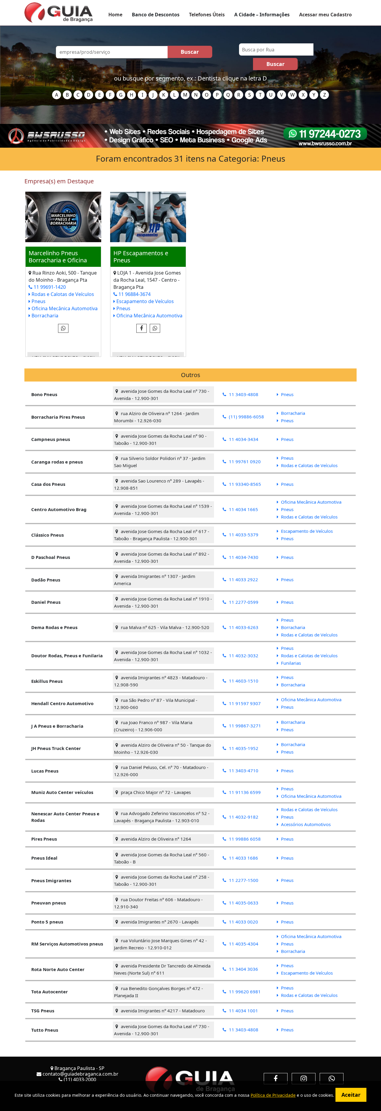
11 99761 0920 (244, 461)
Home (115, 14)
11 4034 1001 (243, 1011)
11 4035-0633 (243, 903)
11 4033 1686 (243, 858)
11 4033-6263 (243, 627)
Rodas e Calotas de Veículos (62, 294)
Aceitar (350, 1094)
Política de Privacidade (273, 1095)
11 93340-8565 (244, 484)
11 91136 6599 (244, 792)
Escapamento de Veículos (144, 301)
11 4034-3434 (243, 439)
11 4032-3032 (243, 655)
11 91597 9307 (244, 703)
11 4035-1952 (243, 748)
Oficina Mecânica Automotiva (64, 308)
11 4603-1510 (243, 681)
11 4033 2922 (243, 579)
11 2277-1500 (243, 880)
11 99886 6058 (244, 839)
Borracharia (44, 315)
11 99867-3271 (244, 726)
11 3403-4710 (243, 770)
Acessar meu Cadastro (325, 14)
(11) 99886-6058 (246, 417)
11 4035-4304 (243, 944)
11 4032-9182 (243, 817)
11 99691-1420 (49, 287)
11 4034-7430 (243, 557)
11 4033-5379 (243, 535)
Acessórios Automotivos (305, 824)
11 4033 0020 (243, 922)
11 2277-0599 (243, 602)
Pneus (38, 301)
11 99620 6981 (244, 992)
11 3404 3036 (243, 969)
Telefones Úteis (207, 14)
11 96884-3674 (134, 294)
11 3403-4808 (243, 394)
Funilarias (290, 663)
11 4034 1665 (243, 509)
